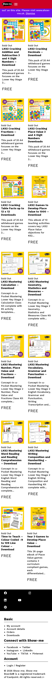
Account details (16, 629)
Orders (11, 632)
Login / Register (16, 665)
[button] (16, 4)
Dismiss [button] (30, 13)
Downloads (13, 635)
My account (13, 625)
